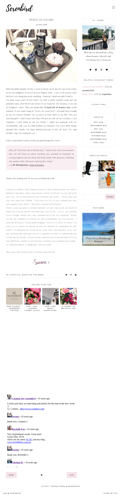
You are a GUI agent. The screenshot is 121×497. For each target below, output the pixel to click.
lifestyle (15, 275)
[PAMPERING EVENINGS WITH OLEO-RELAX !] (107, 187)
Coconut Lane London (92, 87)
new (11, 475)
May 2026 (98, 122)
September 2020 (98, 139)
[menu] (113, 7)
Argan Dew (87, 94)
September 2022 (98, 125)
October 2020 (99, 136)
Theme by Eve (110, 493)
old (72, 475)
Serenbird (15, 493)
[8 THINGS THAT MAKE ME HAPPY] (107, 170)
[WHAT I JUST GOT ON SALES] (90, 176)
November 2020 (99, 132)
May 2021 (98, 129)
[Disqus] (41, 354)
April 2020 (98, 142)
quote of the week (33, 275)
